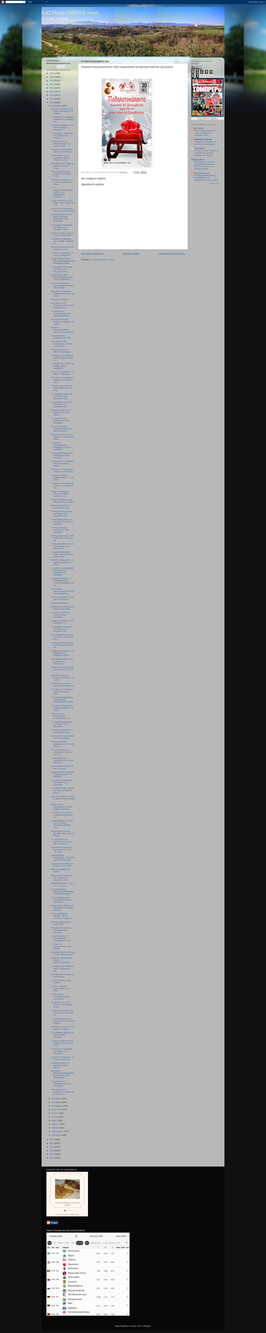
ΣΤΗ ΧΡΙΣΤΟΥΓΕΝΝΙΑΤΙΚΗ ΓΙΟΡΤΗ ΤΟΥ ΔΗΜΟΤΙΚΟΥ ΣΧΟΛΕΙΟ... (62, 192)
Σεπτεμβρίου (57, 1106)
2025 (51, 77)
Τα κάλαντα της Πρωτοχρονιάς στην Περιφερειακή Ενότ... (61, 313)
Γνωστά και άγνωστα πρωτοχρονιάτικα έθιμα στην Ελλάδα (62, 285)
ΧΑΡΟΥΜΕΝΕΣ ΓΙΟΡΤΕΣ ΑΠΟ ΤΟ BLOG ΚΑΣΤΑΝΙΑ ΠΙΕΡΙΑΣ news (62, 824)
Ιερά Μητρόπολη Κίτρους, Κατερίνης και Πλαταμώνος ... (62, 661)
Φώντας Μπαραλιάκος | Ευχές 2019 (61, 923)
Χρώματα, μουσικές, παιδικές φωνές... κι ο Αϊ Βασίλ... (62, 477)
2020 (51, 95)
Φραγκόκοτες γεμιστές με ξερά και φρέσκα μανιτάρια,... (62, 930)
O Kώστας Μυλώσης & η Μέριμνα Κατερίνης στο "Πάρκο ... (62, 111)
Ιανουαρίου (57, 1135)
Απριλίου (56, 1124)
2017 (51, 1140)
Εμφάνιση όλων (215, 183)
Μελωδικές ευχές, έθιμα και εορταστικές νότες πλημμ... (62, 165)
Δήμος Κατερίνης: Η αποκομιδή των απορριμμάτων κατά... (61, 938)
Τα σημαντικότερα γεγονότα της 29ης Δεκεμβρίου (60, 420)
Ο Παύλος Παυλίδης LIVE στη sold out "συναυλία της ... (62, 1012)
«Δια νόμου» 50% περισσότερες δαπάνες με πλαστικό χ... (62, 343)
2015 (51, 1147)
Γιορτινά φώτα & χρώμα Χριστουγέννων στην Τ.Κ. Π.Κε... (61, 849)
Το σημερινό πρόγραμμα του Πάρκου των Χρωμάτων (61, 724)
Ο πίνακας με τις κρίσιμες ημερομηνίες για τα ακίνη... (62, 691)
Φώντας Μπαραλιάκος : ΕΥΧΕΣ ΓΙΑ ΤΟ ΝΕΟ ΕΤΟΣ (61, 174)
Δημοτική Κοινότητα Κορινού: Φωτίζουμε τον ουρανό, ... (62, 321)
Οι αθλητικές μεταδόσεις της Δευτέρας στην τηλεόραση (205, 143)
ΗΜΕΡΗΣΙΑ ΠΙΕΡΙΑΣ (203, 139)
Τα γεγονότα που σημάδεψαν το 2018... (61, 337)
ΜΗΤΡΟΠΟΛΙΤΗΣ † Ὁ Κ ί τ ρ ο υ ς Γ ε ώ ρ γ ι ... (63, 884)
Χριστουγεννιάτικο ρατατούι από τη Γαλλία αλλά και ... (62, 744)
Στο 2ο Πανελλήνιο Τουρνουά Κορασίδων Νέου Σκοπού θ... (61, 428)
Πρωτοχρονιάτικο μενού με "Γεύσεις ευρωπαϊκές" (62, 234)
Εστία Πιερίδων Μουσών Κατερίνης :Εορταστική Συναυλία (62, 522)
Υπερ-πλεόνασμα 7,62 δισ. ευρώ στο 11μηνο (63, 598)
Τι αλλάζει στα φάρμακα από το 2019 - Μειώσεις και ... (62, 241)
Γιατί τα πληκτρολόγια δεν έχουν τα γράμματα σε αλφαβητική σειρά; (204, 133)
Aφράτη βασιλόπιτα (59, 603)
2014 (51, 1150)
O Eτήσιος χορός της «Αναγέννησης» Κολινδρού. (60, 614)
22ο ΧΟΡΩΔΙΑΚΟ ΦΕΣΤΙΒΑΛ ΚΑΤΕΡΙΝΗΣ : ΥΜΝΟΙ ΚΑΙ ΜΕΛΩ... (62, 891)
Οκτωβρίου (57, 1102)
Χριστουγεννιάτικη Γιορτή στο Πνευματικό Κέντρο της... (62, 645)
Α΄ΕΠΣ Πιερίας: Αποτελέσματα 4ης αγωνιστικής (60, 996)
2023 (51, 84)
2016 (51, 1143)
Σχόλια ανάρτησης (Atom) (104, 260)
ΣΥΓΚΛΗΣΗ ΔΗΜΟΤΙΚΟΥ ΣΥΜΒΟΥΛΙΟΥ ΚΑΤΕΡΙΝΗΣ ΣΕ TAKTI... (63, 699)
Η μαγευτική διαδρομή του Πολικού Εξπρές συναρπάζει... (62, 127)
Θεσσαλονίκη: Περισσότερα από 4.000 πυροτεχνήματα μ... (62, 591)
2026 (51, 73)
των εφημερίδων (212, 118)
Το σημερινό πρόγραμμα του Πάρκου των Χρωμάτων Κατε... (61, 227)
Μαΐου (55, 1120)
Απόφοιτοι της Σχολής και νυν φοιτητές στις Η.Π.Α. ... (62, 669)
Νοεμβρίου (57, 1099)
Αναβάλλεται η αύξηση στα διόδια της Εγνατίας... (62, 608)
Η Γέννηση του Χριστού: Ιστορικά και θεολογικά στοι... (62, 815)
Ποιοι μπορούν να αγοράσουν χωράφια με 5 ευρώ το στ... (62, 1092)
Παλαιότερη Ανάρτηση (172, 253)
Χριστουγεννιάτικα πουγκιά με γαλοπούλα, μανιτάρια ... (63, 798)
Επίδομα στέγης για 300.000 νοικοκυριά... (61, 351)
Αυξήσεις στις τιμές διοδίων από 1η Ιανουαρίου (63, 737)
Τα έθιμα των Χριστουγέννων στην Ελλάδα (61, 946)
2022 (51, 88)
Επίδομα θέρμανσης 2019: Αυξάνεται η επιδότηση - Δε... (62, 538)
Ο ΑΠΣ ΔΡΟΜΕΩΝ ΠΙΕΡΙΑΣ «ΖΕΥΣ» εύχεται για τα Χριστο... (62, 916)
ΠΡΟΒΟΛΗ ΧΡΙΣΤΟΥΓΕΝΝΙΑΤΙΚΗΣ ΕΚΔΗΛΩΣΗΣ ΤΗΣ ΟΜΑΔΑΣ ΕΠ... (62, 1074)
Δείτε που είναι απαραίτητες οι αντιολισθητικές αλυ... (61, 716)
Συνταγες (59, 1214)
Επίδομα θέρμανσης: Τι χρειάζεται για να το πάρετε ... (61, 412)
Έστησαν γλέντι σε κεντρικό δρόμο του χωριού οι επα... (60, 143)
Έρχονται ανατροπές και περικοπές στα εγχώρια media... (62, 436)
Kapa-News (199, 160)
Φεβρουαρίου (58, 1131)
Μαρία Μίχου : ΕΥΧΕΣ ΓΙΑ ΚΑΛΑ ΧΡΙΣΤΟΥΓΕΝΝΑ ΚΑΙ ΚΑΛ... (62, 908)
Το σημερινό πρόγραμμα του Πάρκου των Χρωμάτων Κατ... (61, 629)
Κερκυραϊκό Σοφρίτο (60, 299)
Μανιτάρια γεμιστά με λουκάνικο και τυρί (60, 506)
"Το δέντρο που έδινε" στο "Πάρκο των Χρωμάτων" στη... (62, 485)
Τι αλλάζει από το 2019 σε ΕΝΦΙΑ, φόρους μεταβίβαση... (62, 366)
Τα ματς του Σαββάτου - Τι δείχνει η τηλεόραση (62, 373)
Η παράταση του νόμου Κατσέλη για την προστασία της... (61, 404)
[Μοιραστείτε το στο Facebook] (142, 172)
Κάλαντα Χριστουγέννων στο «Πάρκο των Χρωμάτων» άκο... (61, 877)
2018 (51, 103)
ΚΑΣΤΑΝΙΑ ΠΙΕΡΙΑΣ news (70, 13)
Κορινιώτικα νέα (201, 173)
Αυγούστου (57, 1110)
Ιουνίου (55, 1117)
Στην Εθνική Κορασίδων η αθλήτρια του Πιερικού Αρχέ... (62, 380)
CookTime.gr (74, 1214)
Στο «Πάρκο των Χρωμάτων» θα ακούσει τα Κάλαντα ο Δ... (62, 305)
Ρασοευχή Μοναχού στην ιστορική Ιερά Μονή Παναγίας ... (62, 455)
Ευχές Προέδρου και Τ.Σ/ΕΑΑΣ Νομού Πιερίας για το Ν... (62, 203)
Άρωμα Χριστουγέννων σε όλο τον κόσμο (62, 767)
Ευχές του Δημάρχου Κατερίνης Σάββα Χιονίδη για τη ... (60, 493)
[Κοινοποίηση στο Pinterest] (145, 172)
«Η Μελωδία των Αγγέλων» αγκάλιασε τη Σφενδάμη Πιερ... (63, 119)
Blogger (147, 1326)
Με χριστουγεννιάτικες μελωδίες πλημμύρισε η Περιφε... (62, 833)
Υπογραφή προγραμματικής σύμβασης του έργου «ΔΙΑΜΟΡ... (61, 446)
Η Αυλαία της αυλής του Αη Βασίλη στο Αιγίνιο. (63, 1028)
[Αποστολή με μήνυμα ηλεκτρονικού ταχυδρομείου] (134, 172)
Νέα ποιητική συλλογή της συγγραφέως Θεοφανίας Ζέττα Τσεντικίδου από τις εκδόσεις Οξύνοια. (204, 165)
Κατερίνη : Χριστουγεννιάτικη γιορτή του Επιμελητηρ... (63, 329)
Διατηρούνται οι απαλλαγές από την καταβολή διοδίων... (63, 463)
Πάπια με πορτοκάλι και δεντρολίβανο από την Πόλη (61, 388)
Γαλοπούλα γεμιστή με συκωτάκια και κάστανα (62, 684)
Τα (198, 118)
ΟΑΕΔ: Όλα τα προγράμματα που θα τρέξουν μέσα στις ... (61, 807)
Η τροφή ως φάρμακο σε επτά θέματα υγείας (61, 731)
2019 (51, 99)
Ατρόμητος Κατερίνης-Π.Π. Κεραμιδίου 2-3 (62, 622)
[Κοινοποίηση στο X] (140, 172)
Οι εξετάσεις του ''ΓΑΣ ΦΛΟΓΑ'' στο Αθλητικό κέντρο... (61, 1004)
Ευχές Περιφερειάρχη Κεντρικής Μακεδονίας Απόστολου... (61, 900)
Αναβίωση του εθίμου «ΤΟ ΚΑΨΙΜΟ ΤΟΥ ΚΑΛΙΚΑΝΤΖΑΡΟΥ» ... (62, 653)
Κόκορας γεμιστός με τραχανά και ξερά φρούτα (60, 1065)
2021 (51, 92)
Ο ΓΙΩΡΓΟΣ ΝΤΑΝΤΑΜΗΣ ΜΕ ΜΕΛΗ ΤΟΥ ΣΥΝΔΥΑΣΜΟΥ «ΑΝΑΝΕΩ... (62, 571)
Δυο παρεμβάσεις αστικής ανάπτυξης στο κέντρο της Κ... (62, 637)
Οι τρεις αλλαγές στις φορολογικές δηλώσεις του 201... (62, 752)
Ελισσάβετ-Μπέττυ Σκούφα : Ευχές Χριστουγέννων (63, 953)
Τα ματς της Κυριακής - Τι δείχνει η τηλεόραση (62, 254)
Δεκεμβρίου (57, 106)
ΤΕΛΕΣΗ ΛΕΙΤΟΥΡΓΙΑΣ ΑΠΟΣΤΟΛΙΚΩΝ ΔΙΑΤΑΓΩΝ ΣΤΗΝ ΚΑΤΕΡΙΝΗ (61, 218)
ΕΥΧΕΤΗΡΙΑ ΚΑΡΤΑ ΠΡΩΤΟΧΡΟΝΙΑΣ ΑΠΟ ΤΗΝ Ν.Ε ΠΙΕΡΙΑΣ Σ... (62, 277)
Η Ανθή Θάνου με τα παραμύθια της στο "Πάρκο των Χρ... (60, 157)
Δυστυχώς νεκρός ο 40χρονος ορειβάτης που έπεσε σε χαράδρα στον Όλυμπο (206, 153)
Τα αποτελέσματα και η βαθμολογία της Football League (62, 1021)
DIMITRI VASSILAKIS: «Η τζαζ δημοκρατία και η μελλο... (62, 562)
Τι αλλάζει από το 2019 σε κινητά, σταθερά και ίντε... (62, 968)
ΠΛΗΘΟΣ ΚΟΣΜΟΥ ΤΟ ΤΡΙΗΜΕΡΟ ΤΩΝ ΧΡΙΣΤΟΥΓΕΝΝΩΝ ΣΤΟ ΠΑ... (62, 582)
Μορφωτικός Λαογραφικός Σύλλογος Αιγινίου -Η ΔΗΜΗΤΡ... (62, 774)
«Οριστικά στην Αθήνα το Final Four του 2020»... (62, 865)
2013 (51, 1154)
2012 (51, 1158)
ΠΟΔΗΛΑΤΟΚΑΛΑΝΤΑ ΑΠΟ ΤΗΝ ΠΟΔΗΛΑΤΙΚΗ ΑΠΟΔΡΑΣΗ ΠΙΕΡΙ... (63, 261)
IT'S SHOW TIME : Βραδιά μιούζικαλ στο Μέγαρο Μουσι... (62, 790)
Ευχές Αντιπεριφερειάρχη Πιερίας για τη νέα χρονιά (63, 210)
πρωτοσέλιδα (203, 118)
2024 (51, 81)
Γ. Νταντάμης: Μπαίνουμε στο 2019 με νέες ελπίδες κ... (62, 135)
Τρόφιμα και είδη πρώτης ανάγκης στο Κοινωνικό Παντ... (62, 1043)
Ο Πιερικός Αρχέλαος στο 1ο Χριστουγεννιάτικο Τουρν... (62, 182)
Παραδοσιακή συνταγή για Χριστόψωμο (62, 975)
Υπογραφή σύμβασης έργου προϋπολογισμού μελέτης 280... (62, 554)
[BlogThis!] (137, 172)
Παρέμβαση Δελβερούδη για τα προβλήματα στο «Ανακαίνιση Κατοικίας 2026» (206, 177)
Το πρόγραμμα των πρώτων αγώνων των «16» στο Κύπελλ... (61, 841)
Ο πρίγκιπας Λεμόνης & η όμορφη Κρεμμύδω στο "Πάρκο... (62, 708)
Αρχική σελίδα (131, 253)
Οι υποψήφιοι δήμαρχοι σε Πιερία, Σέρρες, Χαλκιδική (62, 1035)
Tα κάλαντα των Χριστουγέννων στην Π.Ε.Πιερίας (61, 1083)
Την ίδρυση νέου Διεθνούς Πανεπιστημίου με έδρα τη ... (62, 358)
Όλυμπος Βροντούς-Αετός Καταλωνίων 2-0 (62, 248)
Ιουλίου (55, 1113)
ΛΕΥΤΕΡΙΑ (199, 128)
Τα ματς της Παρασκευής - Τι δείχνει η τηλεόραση (62, 470)
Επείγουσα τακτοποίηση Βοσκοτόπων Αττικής (61, 150)
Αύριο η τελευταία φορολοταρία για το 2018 (60, 988)
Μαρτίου (56, 1128)
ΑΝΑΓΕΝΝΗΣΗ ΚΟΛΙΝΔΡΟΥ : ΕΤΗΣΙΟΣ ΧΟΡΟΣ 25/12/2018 (63, 858)
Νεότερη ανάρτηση (92, 253)
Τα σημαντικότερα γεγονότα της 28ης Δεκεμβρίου (60, 530)
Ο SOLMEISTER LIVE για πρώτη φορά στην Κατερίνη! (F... (62, 546)
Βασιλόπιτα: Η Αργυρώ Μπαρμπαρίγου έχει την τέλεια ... (62, 293)
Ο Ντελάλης (199, 148)
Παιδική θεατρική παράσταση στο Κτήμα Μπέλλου (62, 760)
